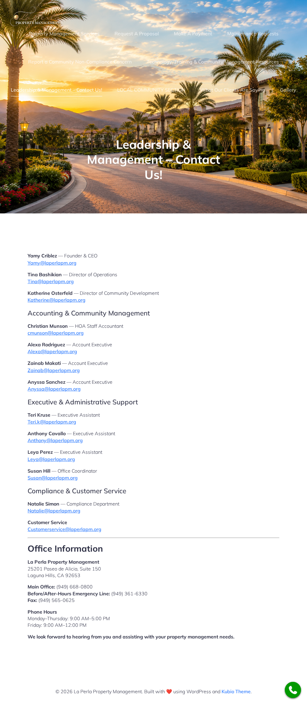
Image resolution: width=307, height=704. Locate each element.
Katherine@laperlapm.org (56, 300)
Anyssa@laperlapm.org (54, 389)
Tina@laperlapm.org (51, 281)
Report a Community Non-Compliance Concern (80, 62)
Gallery (288, 90)
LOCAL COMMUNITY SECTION (151, 90)
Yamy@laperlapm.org (52, 263)
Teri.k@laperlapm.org (52, 422)
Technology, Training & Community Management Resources (213, 62)
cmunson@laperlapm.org (56, 333)
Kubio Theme (236, 691)
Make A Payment (193, 34)
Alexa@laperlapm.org (52, 351)
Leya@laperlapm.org (51, 459)
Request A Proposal (137, 34)
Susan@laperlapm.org (53, 478)
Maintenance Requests (253, 34)
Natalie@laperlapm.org (54, 511)
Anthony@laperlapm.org (55, 440)
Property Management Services (64, 34)
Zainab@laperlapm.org (54, 370)
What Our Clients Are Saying (232, 90)
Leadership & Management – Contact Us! (56, 90)
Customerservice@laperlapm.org (64, 529)
